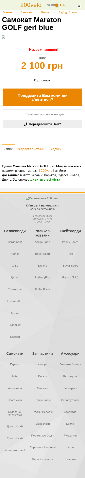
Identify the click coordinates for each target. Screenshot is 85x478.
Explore (42, 265)
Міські (15, 313)
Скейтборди (70, 231)
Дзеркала (70, 411)
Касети (42, 376)
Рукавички (70, 435)
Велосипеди (15, 231)
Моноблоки (42, 423)
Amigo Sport (42, 241)
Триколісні (15, 289)
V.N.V (14, 265)
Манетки (42, 388)
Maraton (45, 12)
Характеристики (31, 149)
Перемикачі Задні (42, 435)
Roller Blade (42, 289)
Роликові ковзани (43, 233)
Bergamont (15, 241)
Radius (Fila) (43, 277)
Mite (15, 376)
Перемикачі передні (43, 447)
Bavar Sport (42, 253)
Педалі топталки (42, 459)
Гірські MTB (14, 301)
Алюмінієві (15, 388)
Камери (42, 364)
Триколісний (15, 438)
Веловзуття (70, 376)
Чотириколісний (15, 450)
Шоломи (70, 459)
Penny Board (70, 241)
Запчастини (42, 353)
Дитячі (15, 277)
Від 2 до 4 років (68, 12)
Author (15, 253)
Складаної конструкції (15, 413)
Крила (70, 423)
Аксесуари (70, 353)
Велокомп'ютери (70, 364)
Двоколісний (15, 426)
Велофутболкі (70, 400)
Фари (70, 447)
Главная (7, 12)
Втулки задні (43, 400)
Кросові (15, 336)
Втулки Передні (43, 411)
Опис (8, 149)
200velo (46, 170)
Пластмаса (15, 400)
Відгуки (55, 149)
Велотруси (70, 388)
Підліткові (15, 324)
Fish (70, 253)
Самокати (26, 12)
